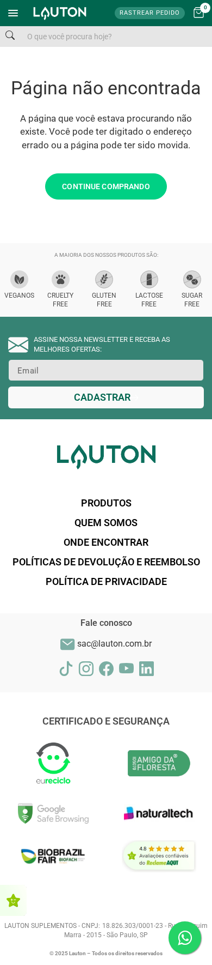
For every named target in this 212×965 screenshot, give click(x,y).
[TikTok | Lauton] (66, 668)
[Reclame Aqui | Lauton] (13, 900)
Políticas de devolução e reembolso (106, 562)
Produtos (106, 503)
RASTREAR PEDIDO (150, 12)
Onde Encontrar (106, 542)
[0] (199, 13)
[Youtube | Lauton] (126, 668)
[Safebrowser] (53, 813)
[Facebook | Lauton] (106, 668)
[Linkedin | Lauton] (146, 668)
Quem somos (106, 522)
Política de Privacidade (106, 581)
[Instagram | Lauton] (86, 668)
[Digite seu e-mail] (106, 397)
